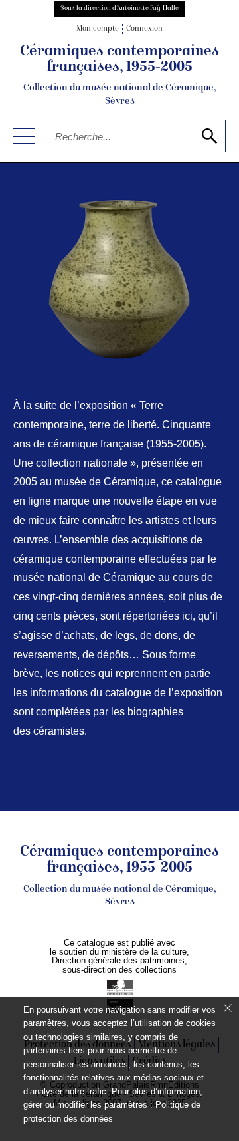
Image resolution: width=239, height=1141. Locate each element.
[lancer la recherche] (209, 136)
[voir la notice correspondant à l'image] (119, 280)
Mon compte (97, 29)
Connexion (144, 29)
